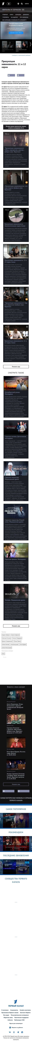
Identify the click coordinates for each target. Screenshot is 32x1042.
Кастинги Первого (25, 1012)
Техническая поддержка (21, 1017)
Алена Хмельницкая (6, 647)
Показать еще (16, 366)
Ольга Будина (23, 644)
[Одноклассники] (20, 75)
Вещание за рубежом (17, 1027)
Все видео (6, 1015)
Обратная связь (8, 1017)
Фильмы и (11, 10)
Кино (3, 653)
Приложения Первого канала (9, 1012)
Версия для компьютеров (16, 1023)
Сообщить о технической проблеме (21, 55)
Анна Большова (14, 644)
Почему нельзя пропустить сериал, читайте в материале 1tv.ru (16, 127)
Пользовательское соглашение (20, 1015)
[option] (8, 45)
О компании (5, 1010)
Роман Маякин (17, 641)
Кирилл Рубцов (5, 635)
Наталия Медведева (17, 638)
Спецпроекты (14, 1010)
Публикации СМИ (19, 1020)
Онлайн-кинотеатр (25, 1010)
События (10, 1020)
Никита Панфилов (15, 635)
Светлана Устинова (6, 638)
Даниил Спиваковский (7, 641)
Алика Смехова (5, 644)
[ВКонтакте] (11, 75)
